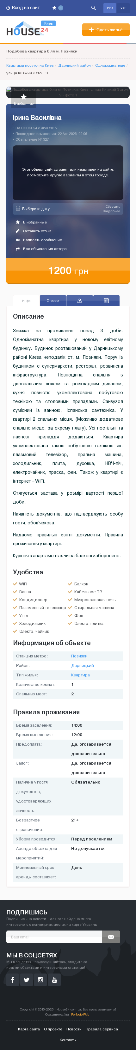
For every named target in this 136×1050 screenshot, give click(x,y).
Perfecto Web (80, 1014)
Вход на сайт (25, 7)
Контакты (68, 1040)
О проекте (53, 1029)
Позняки (79, 656)
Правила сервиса (102, 1029)
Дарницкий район (74, 65)
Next (125, 92)
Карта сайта (29, 1029)
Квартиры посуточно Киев (30, 65)
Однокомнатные (110, 65)
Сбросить (113, 206)
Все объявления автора (44, 248)
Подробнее (111, 211)
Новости (74, 1029)
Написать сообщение (42, 239)
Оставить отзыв (37, 231)
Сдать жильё (109, 29)
